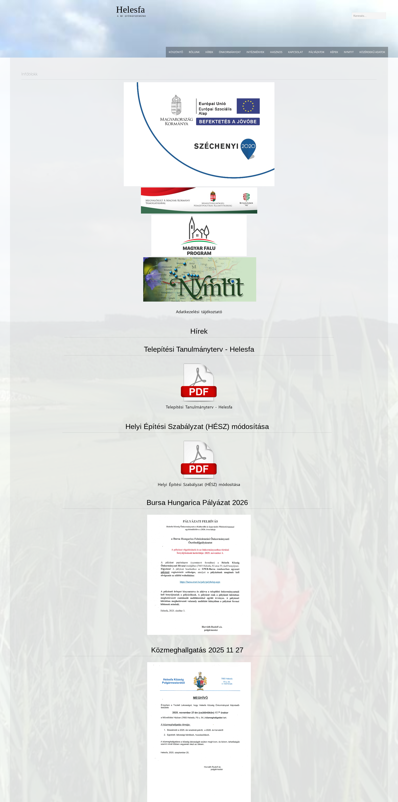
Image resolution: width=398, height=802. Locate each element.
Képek (334, 52)
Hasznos (276, 52)
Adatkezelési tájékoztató (199, 311)
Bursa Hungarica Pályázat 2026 (197, 502)
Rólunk (194, 52)
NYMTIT (349, 52)
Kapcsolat (295, 52)
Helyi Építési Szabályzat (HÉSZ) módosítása (197, 426)
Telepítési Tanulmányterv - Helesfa (199, 349)
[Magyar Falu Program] (199, 235)
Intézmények (255, 52)
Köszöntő (176, 52)
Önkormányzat (230, 52)
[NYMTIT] (199, 279)
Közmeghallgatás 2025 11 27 (197, 650)
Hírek (209, 52)
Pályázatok (316, 52)
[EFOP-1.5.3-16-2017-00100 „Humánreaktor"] (199, 134)
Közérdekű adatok (372, 52)
